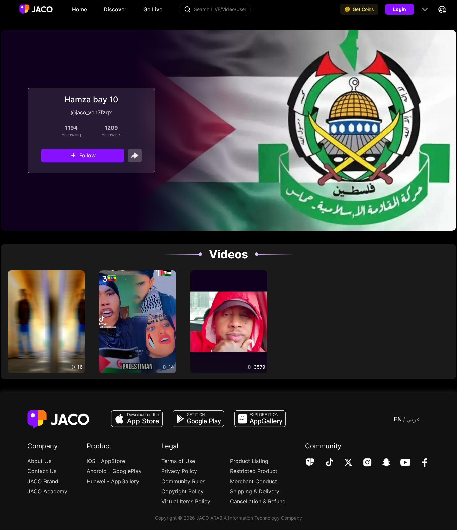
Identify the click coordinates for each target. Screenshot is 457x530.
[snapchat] (381, 463)
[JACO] (310, 463)
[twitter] (343, 463)
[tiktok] (324, 463)
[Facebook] (420, 463)
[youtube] (400, 463)
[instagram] (362, 463)
